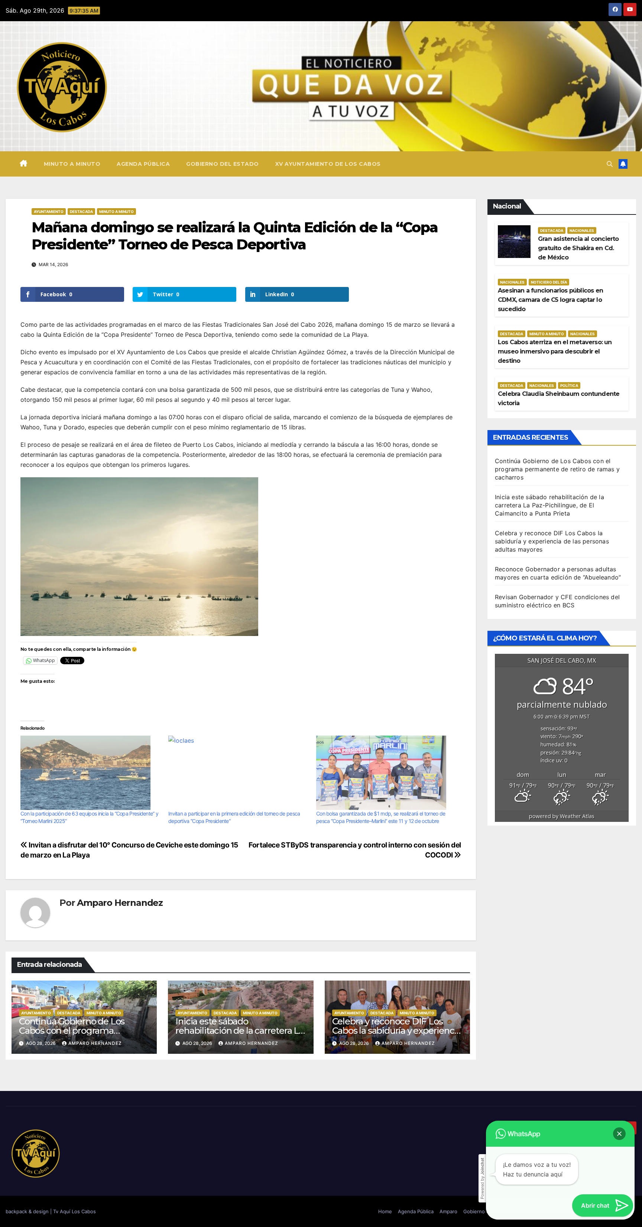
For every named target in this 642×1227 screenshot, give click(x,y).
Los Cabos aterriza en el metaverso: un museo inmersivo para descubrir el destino (555, 351)
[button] (610, 164)
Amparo (448, 1211)
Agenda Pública (143, 164)
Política (569, 385)
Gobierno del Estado (222, 164)
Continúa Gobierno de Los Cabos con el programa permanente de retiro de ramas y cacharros (557, 469)
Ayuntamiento (49, 211)
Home (385, 1211)
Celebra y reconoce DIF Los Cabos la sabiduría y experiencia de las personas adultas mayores (552, 541)
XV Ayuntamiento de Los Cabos (328, 164)
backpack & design (28, 1211)
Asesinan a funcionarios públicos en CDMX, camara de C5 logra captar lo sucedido (550, 300)
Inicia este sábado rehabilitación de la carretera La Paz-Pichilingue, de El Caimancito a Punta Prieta (549, 505)
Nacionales (582, 230)
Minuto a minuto (72, 164)
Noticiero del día (549, 282)
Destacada (81, 211)
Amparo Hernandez (120, 902)
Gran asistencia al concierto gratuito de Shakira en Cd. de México (578, 248)
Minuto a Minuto (116, 211)
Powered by (482, 1178)
